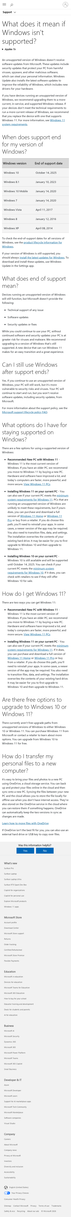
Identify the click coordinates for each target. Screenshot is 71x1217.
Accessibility (9, 1172)
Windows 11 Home (31, 516)
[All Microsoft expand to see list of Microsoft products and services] (4, 5)
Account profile (10, 922)
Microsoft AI (9, 1030)
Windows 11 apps (11, 906)
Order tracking (10, 944)
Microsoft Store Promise (14, 955)
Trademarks (56, 1205)
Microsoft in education (13, 976)
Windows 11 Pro (44, 658)
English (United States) (18, 1187)
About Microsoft (11, 1144)
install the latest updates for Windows (42, 257)
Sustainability (10, 1177)
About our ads (33, 1211)
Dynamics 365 (10, 1041)
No (45, 850)
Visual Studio (9, 1123)
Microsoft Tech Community (15, 1107)
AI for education (10, 1015)
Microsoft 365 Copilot (13, 1063)
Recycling (21, 1211)
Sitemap (7, 1205)
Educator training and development (19, 1004)
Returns (7, 939)
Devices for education (13, 982)
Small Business (10, 1069)
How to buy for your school (15, 998)
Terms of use (44, 1205)
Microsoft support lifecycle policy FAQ (24, 412)
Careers (7, 1139)
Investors (8, 1161)
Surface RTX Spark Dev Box (15, 884)
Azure (6, 1085)
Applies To (10, 49)
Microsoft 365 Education (14, 993)
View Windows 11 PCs (37, 484)
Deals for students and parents (17, 1009)
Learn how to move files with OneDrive (25, 823)
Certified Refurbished (13, 950)
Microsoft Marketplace (13, 1112)
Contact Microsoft (20, 1205)
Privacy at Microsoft (12, 1155)
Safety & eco (9, 1211)
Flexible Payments (11, 961)
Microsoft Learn (10, 1096)
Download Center (11, 928)
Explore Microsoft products (15, 901)
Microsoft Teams (11, 1058)
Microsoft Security (11, 1036)
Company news (10, 1150)
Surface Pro (9, 868)
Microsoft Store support (14, 933)
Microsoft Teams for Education (17, 987)
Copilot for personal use (14, 895)
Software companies (12, 1118)
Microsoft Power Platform (14, 1052)
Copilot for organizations (14, 890)
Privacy (33, 1205)
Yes (25, 850)
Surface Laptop (10, 873)
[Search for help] (12, 4)
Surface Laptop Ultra (12, 879)
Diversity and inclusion (13, 1166)
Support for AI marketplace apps (17, 1101)
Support (8, 12)
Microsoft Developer (12, 1090)
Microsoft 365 (10, 1047)
